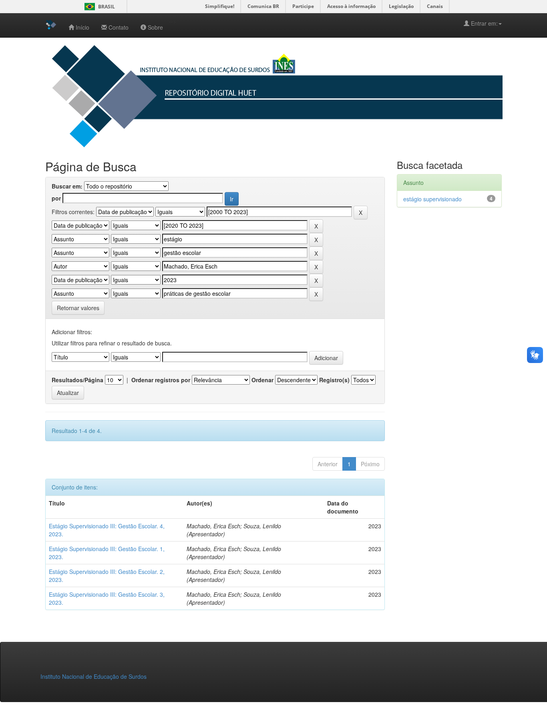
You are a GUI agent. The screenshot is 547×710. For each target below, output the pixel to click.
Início (82, 27)
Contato (119, 27)
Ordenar (262, 380)
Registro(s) (334, 380)
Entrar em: (483, 23)
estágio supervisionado (432, 199)
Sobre (155, 27)
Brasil (98, 6)
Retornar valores (78, 308)
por (56, 198)
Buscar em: (67, 186)
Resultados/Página (77, 380)
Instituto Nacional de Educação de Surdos (93, 676)
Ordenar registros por (160, 380)
